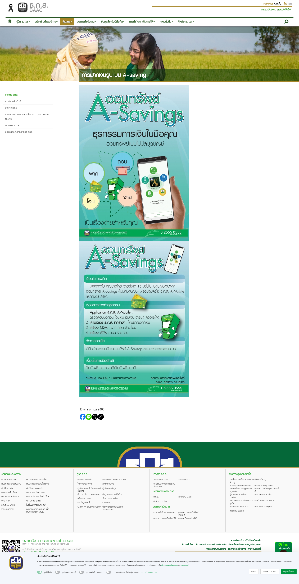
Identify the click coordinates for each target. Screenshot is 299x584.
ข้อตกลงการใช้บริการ (237, 548)
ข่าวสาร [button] (66, 21)
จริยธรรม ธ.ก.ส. (85, 498)
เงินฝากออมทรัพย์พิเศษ (11, 483)
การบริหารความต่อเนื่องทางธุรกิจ (241, 502)
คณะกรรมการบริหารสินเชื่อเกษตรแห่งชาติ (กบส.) (37, 510)
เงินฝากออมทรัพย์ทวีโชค (36, 479)
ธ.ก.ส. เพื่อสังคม (269, 9)
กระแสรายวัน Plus (9, 492)
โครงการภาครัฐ (8, 508)
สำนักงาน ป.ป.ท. (160, 500)
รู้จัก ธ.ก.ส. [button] (22, 21)
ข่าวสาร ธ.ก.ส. (87, 30)
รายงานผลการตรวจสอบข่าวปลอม (164, 485)
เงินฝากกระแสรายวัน (34, 488)
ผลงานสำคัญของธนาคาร (164, 512)
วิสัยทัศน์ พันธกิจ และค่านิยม (114, 479)
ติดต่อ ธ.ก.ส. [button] (185, 21)
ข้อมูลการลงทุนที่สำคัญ (112, 494)
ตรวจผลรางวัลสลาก (10, 496)
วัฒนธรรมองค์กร (110, 498)
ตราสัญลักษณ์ (84, 502)
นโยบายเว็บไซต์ (187, 544)
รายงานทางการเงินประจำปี (164, 518)
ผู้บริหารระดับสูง (109, 488)
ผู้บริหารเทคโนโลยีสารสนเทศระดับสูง (89, 489)
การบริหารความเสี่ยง (263, 494)
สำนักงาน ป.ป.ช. (185, 496)
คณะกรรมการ (108, 483)
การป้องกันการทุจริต (263, 506)
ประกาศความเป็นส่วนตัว (216, 548)
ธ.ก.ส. (156, 496)
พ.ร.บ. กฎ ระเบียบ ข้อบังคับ (89, 506)
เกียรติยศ (106, 502)
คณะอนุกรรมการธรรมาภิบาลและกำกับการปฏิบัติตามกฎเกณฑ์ (241, 488)
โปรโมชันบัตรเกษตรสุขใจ (36, 504)
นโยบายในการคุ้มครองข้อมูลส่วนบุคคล (244, 544)
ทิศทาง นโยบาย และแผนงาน (89, 494)
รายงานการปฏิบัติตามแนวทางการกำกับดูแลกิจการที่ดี (267, 488)
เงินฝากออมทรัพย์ (9, 479)
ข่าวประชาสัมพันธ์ (13, 101)
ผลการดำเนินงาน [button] (85, 21)
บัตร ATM (5, 500)
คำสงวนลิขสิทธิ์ (254, 548)
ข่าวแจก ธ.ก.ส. (184, 479)
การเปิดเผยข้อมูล (237, 510)
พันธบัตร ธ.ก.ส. (12, 125)
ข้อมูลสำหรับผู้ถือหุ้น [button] (112, 21)
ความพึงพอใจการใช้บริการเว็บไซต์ (245, 540)
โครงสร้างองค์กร (85, 483)
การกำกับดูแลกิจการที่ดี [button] (141, 21)
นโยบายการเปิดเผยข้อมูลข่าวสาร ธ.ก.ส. (112, 508)
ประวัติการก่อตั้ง (85, 479)
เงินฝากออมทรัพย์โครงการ (37, 483)
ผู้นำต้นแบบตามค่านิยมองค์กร (239, 496)
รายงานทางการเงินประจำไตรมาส (188, 513)
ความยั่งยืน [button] (165, 21)
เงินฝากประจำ (7, 488)
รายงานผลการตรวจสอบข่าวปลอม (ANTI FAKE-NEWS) (27, 116)
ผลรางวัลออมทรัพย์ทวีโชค (37, 496)
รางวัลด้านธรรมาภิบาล (264, 500)
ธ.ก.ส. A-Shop (8, 504)
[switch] (39, 572)
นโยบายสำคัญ (260, 479)
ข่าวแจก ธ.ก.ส (11, 107)
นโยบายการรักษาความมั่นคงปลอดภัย (210, 544)
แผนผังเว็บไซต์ (284, 9)
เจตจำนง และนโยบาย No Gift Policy (242, 481)
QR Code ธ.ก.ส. (33, 500)
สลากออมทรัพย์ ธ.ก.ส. (36, 492)
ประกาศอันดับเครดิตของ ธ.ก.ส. (19, 131)
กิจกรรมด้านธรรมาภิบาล (240, 506)
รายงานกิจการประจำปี (187, 518)
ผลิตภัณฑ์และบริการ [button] (45, 21)
